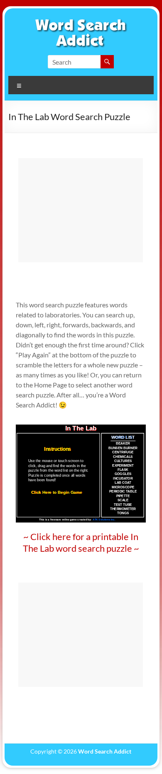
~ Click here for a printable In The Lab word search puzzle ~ (81, 542)
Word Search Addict (104, 751)
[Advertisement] (80, 210)
